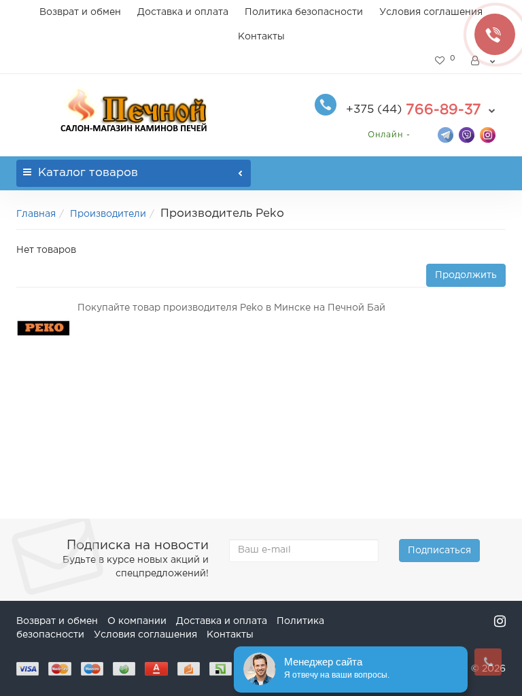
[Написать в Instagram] (487, 134)
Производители (108, 214)
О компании (137, 621)
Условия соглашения (431, 12)
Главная (36, 214)
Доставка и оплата (182, 12)
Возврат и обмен (80, 12)
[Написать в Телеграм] (445, 134)
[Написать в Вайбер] (466, 134)
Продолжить (466, 275)
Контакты (261, 37)
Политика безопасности (304, 12)
